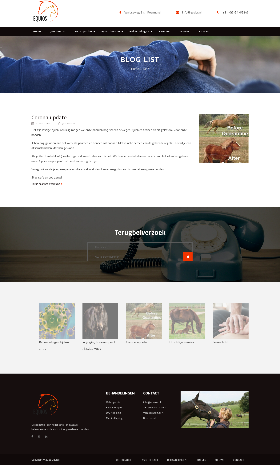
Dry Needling (113, 412)
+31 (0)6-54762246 (236, 12)
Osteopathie (83, 31)
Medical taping (114, 418)
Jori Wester (58, 31)
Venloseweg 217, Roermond (153, 415)
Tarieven (164, 31)
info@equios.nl (192, 12)
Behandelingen (139, 31)
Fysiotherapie (111, 31)
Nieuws (185, 31)
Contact (204, 31)
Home (37, 31)
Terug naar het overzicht (45, 183)
